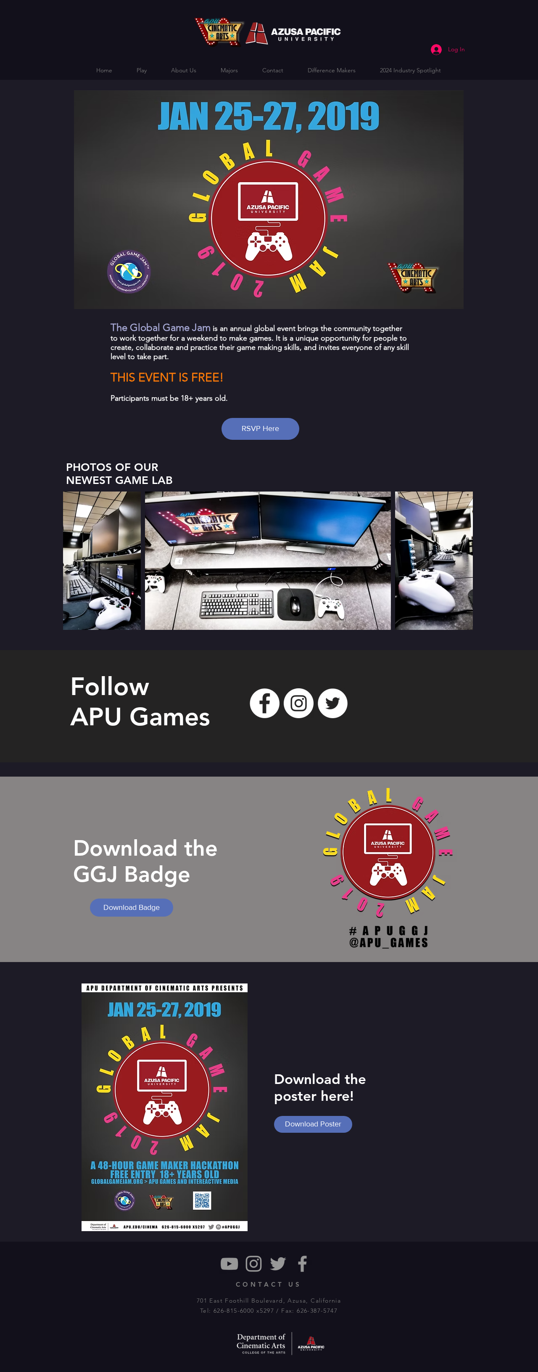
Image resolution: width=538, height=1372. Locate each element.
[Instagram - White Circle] (299, 703)
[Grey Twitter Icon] (278, 1263)
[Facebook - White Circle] (265, 703)
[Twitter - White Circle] (333, 703)
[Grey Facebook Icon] (302, 1263)
